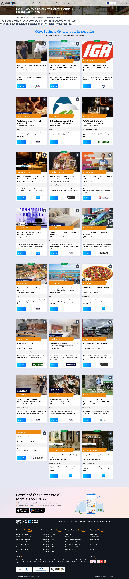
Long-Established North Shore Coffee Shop (97, 456)
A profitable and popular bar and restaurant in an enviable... (62, 400)
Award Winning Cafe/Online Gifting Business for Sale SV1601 (63, 177)
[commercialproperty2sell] (24, 569)
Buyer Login (66, 521)
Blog (72, 521)
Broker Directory (94, 534)
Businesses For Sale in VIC (47, 536)
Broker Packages (94, 544)
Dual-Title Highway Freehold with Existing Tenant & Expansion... (63, 66)
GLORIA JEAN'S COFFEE (26, 436)
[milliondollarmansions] (41, 569)
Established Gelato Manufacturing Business (30, 289)
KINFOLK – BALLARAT (26, 343)
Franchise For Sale (70, 549)
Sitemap (92, 549)
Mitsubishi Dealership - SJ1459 (95, 343)
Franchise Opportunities (68, 3)
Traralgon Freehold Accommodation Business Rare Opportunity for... (64, 344)
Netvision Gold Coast (108, 576)
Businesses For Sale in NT (47, 549)
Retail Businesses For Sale (71, 547)
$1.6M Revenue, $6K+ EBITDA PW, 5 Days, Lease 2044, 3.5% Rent (30, 177)
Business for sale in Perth (22, 544)
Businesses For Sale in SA (47, 542)
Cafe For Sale (68, 534)
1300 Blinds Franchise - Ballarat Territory (95, 233)
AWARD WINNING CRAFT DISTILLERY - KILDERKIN (93, 122)
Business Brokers (54, 3)
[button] (111, 3)
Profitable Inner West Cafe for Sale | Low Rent (63, 456)
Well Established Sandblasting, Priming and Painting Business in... (30, 400)
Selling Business (42, 3)
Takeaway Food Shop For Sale (73, 539)
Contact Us (89, 521)
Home (60, 521)
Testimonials (82, 521)
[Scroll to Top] (126, 576)
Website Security (94, 547)
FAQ (76, 521)
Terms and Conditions (99, 521)
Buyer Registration (94, 539)
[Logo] (9, 3)
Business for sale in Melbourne (23, 536)
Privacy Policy (109, 521)
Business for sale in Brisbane (23, 539)
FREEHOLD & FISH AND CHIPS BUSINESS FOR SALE (29, 233)
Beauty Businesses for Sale (72, 542)
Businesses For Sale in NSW (48, 534)
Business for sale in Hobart (22, 552)
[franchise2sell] (57, 569)
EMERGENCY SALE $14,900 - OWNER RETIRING (31, 66)
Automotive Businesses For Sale (73, 544)
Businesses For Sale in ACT (47, 547)
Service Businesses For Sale (72, 552)
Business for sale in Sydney (23, 534)
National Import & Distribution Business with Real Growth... (61, 122)
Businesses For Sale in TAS (47, 552)
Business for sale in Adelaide (23, 542)
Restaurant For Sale (70, 536)
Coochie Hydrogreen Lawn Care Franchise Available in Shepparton (96, 400)
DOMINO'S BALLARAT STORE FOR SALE (96, 289)
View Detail (21, 86)
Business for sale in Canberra (23, 547)
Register (120, 3)
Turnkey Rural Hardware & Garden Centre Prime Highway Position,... (63, 289)
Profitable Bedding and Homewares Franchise (63, 233)
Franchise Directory (95, 536)
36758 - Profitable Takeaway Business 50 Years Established (97, 177)
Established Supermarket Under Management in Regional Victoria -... (97, 66)
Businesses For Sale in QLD (47, 539)
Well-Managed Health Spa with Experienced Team (29, 122)
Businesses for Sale (29, 3)
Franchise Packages (95, 542)
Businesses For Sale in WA (47, 544)
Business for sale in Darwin (22, 549)
